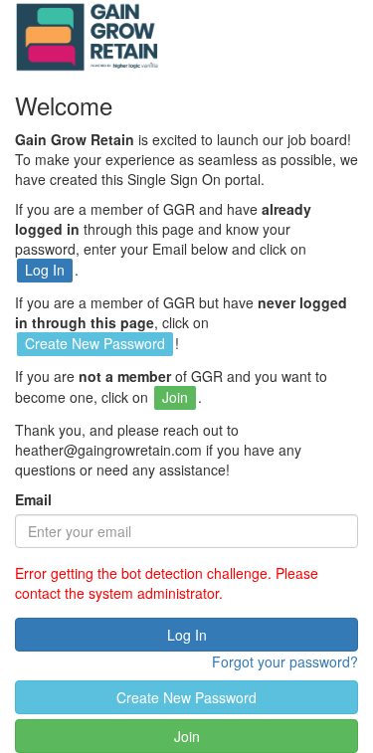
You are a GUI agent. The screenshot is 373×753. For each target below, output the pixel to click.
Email (33, 499)
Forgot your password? (285, 661)
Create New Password (186, 697)
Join (187, 736)
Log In (187, 635)
